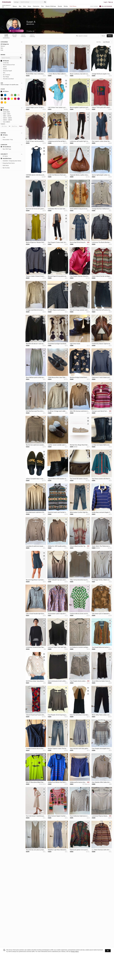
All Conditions (7, 146)
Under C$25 (6, 112)
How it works (94, 6)
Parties (66, 6)
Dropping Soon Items (9, 163)
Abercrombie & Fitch (9, 64)
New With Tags (7, 149)
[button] (17, 2)
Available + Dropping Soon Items (12, 161)
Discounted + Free (8, 139)
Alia (4, 72)
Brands (60, 6)
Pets (42, 6)
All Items (5, 135)
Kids (24, 6)
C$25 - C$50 (6, 114)
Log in (105, 2)
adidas (5, 68)
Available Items (7, 158)
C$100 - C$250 (7, 118)
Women (15, 6)
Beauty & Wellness (51, 6)
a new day (6, 62)
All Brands (6, 60)
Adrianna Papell (7, 70)
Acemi (5, 66)
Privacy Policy (75, 951)
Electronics (36, 6)
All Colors (6, 91)
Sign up (110, 2)
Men (20, 6)
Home (29, 6)
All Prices (5, 110)
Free (4, 137)
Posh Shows (73, 6)
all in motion (6, 74)
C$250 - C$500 (7, 120)
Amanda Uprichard (8, 78)
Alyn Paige (6, 76)
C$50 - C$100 (7, 116)
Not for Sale (6, 168)
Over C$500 (6, 122)
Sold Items (6, 165)
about (103, 36)
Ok (108, 950)
